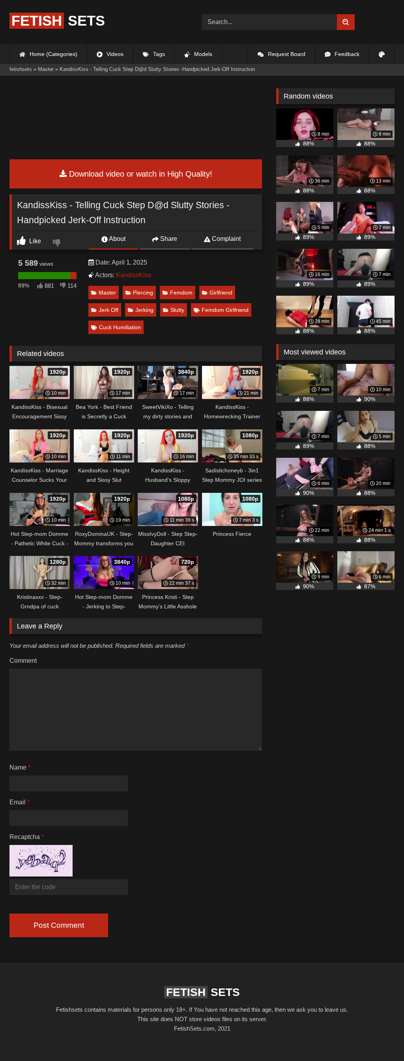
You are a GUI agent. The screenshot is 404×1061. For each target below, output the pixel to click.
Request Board (285, 54)
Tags (158, 54)
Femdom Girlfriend (225, 310)
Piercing (143, 292)
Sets (58, 21)
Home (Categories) (52, 54)
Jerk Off (108, 310)
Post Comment (59, 925)
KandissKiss (133, 275)
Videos (114, 54)
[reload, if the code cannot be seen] (41, 874)
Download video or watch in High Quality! (139, 174)
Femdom (181, 292)
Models (202, 54)
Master (107, 292)
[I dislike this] (57, 244)
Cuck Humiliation (120, 327)
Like (34, 241)
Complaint (225, 238)
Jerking (144, 310)
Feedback (346, 54)
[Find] (346, 22)
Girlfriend (220, 292)
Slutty (177, 310)
